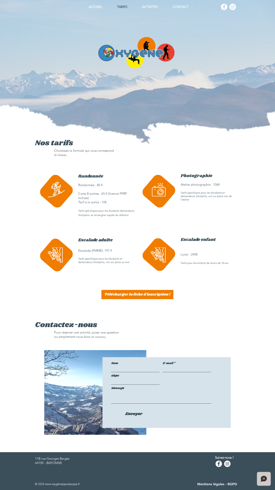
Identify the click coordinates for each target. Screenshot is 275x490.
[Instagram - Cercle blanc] (232, 7)
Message (117, 388)
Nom (114, 363)
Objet (115, 375)
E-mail (168, 363)
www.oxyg (51, 484)
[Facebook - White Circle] (224, 7)
